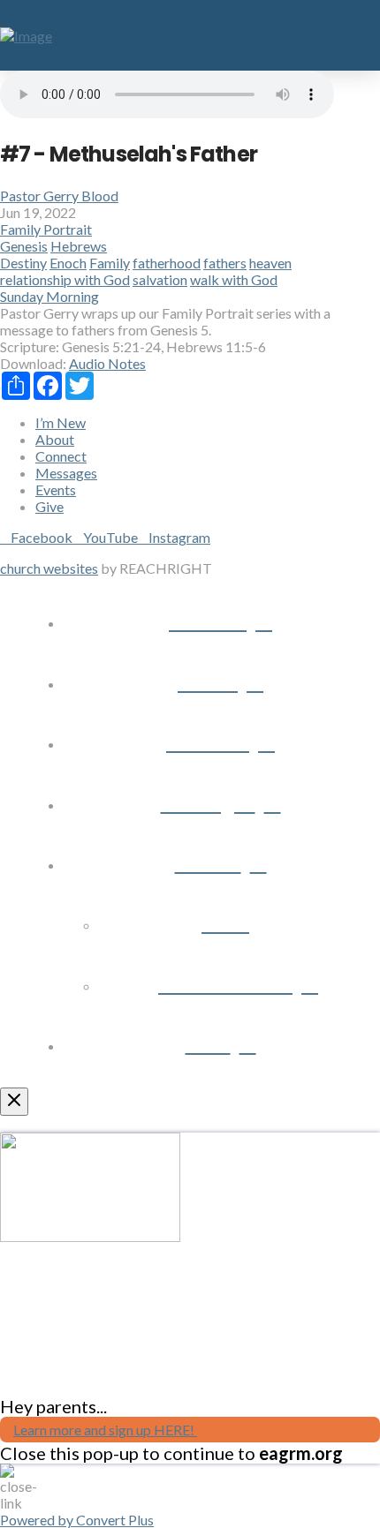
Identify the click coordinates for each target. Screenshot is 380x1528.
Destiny (23, 262)
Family (109, 262)
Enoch (68, 262)
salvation (160, 279)
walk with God (233, 279)
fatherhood (167, 262)
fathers (225, 262)
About (54, 439)
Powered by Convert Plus (77, 1519)
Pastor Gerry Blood (59, 195)
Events (55, 489)
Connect (61, 456)
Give (49, 506)
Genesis (24, 245)
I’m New (60, 422)
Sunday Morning (49, 296)
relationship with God (65, 279)
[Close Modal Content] (14, 1102)
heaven (270, 262)
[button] (359, 35)
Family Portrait (46, 229)
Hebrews (78, 245)
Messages (66, 472)
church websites (49, 568)
